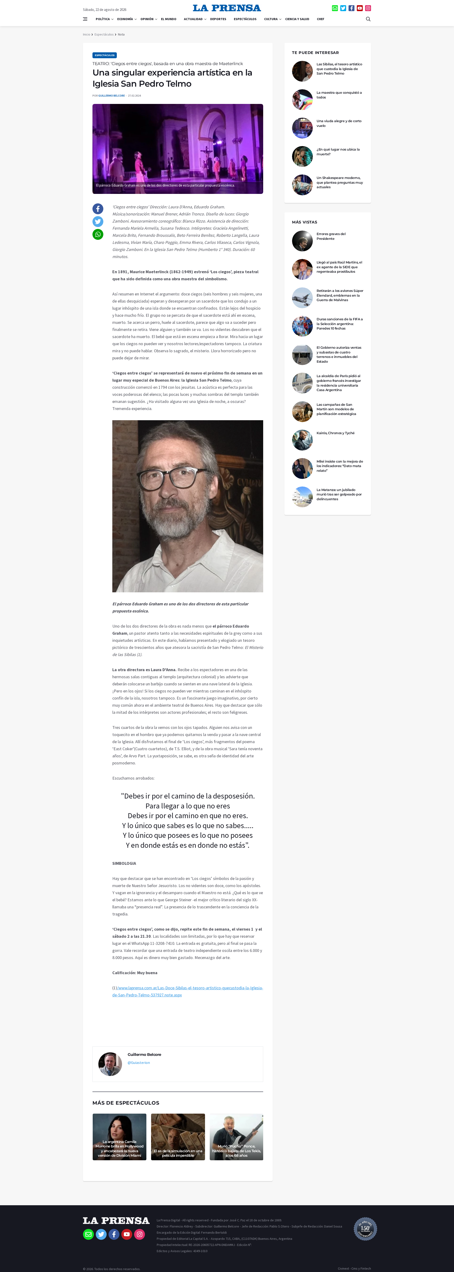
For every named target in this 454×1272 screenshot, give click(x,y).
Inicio (86, 34)
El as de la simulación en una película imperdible (178, 1153)
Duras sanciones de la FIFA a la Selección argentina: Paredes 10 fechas (340, 323)
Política (103, 19)
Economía (125, 19)
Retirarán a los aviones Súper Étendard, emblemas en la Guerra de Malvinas (340, 295)
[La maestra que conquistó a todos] (302, 99)
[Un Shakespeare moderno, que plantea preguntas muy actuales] (302, 184)
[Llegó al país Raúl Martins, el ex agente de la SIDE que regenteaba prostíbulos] (302, 269)
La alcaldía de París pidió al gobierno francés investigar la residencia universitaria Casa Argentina (339, 383)
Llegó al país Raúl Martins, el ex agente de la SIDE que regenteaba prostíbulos (339, 267)
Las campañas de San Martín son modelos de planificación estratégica (336, 409)
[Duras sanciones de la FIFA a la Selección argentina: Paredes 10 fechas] (302, 326)
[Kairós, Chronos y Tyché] (302, 440)
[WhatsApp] (97, 234)
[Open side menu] (85, 19)
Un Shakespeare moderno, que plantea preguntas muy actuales (340, 182)
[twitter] (343, 8)
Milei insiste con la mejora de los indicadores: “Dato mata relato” (340, 466)
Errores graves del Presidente (331, 236)
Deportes (218, 19)
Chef (320, 19)
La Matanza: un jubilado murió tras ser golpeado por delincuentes (339, 494)
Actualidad (193, 19)
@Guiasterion (139, 1062)
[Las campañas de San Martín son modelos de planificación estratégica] (302, 411)
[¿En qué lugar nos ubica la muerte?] (302, 156)
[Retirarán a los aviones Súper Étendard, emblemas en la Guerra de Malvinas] (302, 297)
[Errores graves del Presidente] (302, 241)
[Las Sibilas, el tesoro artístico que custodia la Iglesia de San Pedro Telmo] (302, 71)
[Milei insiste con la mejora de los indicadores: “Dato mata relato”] (302, 468)
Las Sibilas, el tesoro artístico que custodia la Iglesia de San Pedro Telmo (339, 69)
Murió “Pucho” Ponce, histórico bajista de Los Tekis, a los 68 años (236, 1151)
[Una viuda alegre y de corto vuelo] (302, 128)
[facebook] (351, 8)
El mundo (168, 19)
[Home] (116, 1223)
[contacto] (335, 8)
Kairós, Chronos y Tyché (336, 433)
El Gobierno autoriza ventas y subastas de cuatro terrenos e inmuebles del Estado (339, 354)
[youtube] (360, 8)
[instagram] (368, 8)
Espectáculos (245, 19)
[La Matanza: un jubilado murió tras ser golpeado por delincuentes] (302, 496)
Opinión (146, 19)
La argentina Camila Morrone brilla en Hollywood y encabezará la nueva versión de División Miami (120, 1148)
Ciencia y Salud (297, 19)
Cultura (271, 19)
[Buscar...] (368, 19)
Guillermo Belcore (111, 95)
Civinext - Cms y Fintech (354, 1268)
